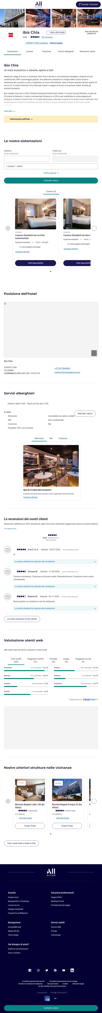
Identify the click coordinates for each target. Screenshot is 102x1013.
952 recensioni (47, 37)
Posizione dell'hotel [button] (20, 294)
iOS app (54, 931)
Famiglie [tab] (53, 660)
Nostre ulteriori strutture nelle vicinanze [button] (38, 768)
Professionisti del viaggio (60, 905)
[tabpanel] (51, 235)
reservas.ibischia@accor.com (67, 372)
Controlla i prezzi (51, 1008)
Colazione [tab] (63, 438)
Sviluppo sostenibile (15, 909)
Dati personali (52, 984)
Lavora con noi (13, 905)
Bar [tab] (51, 438)
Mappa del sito (13, 931)
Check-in (11, 152)
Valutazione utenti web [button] (23, 640)
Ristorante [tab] (39, 438)
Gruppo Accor (13, 897)
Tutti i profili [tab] (16, 660)
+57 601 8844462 (62, 368)
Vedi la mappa (56, 43)
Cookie (65, 984)
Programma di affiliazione (18, 913)
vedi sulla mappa (25, 818)
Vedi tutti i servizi (85, 413)
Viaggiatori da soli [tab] (83, 660)
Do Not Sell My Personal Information (52, 986)
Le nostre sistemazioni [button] (23, 141)
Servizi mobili (56, 927)
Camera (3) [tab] (51, 191)
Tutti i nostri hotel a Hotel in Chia (21, 843)
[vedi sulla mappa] (51, 329)
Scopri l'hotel (30, 826)
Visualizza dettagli (30, 497)
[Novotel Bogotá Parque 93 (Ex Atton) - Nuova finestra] (67, 790)
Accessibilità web (14, 927)
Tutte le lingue (13, 935)
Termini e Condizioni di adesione (30, 984)
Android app (55, 935)
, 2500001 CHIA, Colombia (36, 43)
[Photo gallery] (51, 18)
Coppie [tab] (66, 660)
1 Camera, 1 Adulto (14, 166)
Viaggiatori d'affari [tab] (35, 660)
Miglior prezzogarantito (91, 32)
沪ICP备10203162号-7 (59, 993)
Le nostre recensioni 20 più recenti (22, 619)
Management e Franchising (18, 901)
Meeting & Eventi (57, 901)
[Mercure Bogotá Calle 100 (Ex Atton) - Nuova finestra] (30, 790)
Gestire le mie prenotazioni (18, 949)
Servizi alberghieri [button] (19, 393)
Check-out (59, 152)
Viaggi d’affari (56, 897)
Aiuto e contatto (14, 953)
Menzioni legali (78, 984)
